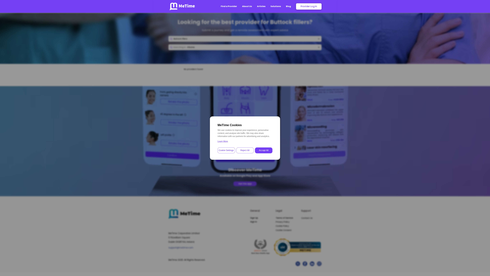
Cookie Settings (226, 150)
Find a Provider (229, 6)
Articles (261, 6)
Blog (288, 6)
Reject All (244, 150)
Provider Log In (309, 6)
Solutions (276, 6)
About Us (247, 6)
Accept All (263, 150)
